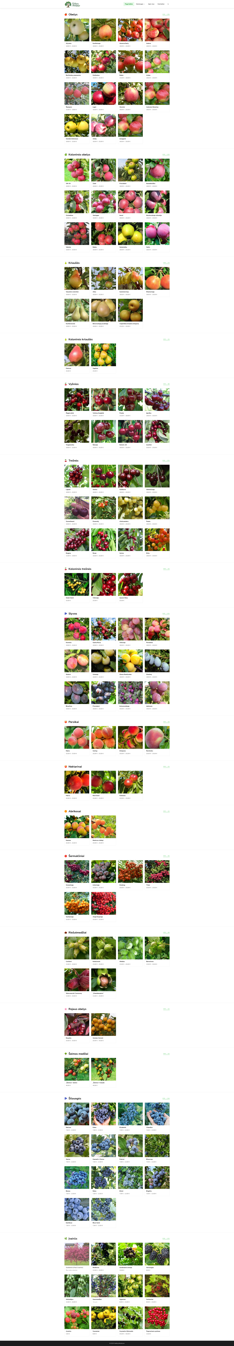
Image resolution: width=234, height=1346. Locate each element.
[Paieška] (168, 4)
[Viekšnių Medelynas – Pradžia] (72, 4)
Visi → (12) (166, 154)
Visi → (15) (166, 14)
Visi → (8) (166, 384)
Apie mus (151, 4)
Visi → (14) (166, 1098)
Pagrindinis (129, 4)
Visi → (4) (166, 722)
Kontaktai (161, 4)
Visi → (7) (166, 263)
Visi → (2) (166, 339)
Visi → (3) (166, 569)
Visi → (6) (166, 856)
